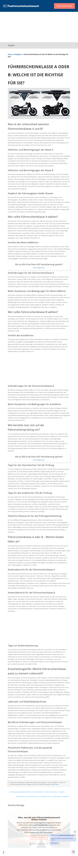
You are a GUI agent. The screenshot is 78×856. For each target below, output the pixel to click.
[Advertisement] (39, 27)
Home (10, 54)
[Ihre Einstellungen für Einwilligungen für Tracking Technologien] (3, 852)
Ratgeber (18, 54)
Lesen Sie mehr (39, 837)
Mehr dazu (55, 784)
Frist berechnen (64, 6)
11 (47, 843)
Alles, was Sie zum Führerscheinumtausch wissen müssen (39, 818)
